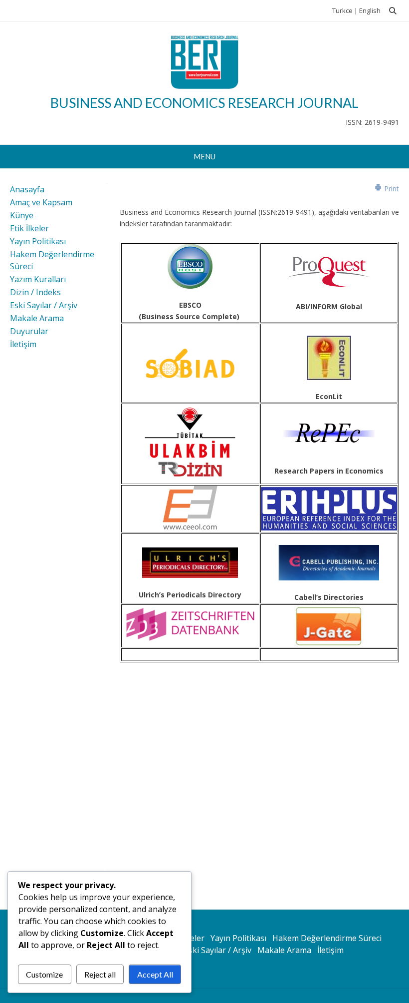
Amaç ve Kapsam (41, 202)
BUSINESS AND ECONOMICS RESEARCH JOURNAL (204, 102)
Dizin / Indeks (35, 292)
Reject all (100, 974)
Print (390, 188)
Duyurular (29, 331)
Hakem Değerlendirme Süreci (327, 938)
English (370, 10)
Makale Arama (37, 318)
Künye (21, 215)
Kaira (388, 995)
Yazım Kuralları (38, 279)
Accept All (155, 974)
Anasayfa (27, 189)
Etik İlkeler (29, 228)
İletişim (23, 344)
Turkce (342, 10)
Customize (44, 974)
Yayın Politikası (38, 241)
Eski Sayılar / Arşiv (43, 305)
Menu (204, 156)
